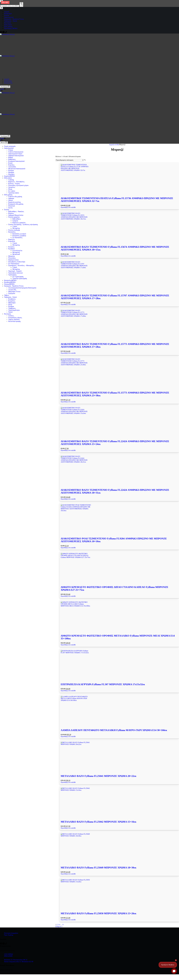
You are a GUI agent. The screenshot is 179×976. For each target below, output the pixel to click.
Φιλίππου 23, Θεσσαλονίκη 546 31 (15, 960)
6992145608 (8, 956)
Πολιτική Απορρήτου (11, 933)
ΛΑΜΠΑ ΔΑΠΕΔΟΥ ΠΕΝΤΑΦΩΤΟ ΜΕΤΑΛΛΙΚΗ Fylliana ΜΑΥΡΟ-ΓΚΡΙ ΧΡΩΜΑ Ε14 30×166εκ (114, 730)
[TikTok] (6, 944)
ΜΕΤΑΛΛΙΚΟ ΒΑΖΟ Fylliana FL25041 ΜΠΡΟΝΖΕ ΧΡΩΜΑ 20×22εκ (98, 776)
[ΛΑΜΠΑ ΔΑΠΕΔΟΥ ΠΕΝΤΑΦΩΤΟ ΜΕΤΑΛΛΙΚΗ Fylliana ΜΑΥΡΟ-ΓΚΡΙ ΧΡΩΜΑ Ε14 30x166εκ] (119, 711)
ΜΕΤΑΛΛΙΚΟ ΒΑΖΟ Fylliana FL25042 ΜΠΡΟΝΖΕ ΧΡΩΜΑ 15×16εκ (98, 821)
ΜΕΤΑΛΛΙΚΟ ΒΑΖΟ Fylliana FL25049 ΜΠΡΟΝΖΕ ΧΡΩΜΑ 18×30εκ (98, 867)
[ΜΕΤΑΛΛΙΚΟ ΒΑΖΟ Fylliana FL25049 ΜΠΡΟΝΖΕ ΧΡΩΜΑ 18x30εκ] (119, 848)
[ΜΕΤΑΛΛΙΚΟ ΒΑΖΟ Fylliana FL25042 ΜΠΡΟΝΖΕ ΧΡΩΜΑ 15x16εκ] (119, 802)
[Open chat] (174, 971)
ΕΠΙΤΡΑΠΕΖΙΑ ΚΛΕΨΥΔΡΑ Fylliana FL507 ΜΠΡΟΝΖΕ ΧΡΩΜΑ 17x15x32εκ (103, 684)
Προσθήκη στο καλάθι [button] (68, 207)
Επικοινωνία (8, 83)
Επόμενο (59, 926)
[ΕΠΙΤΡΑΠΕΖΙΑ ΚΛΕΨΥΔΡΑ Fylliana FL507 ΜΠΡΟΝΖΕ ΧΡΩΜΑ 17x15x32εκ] (119, 665)
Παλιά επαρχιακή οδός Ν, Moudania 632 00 (18, 961)
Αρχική (6, 79)
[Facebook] (1, 944)
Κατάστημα (8, 81)
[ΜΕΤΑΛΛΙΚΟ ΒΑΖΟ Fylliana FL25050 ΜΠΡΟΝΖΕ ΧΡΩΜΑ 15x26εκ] (119, 894)
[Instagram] (3, 944)
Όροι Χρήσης (8, 935)
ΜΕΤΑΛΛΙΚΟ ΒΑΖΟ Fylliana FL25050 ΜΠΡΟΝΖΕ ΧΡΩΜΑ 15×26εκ (98, 913)
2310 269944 (8, 954)
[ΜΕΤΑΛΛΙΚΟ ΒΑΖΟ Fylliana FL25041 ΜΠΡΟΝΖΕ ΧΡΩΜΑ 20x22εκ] (119, 757)
